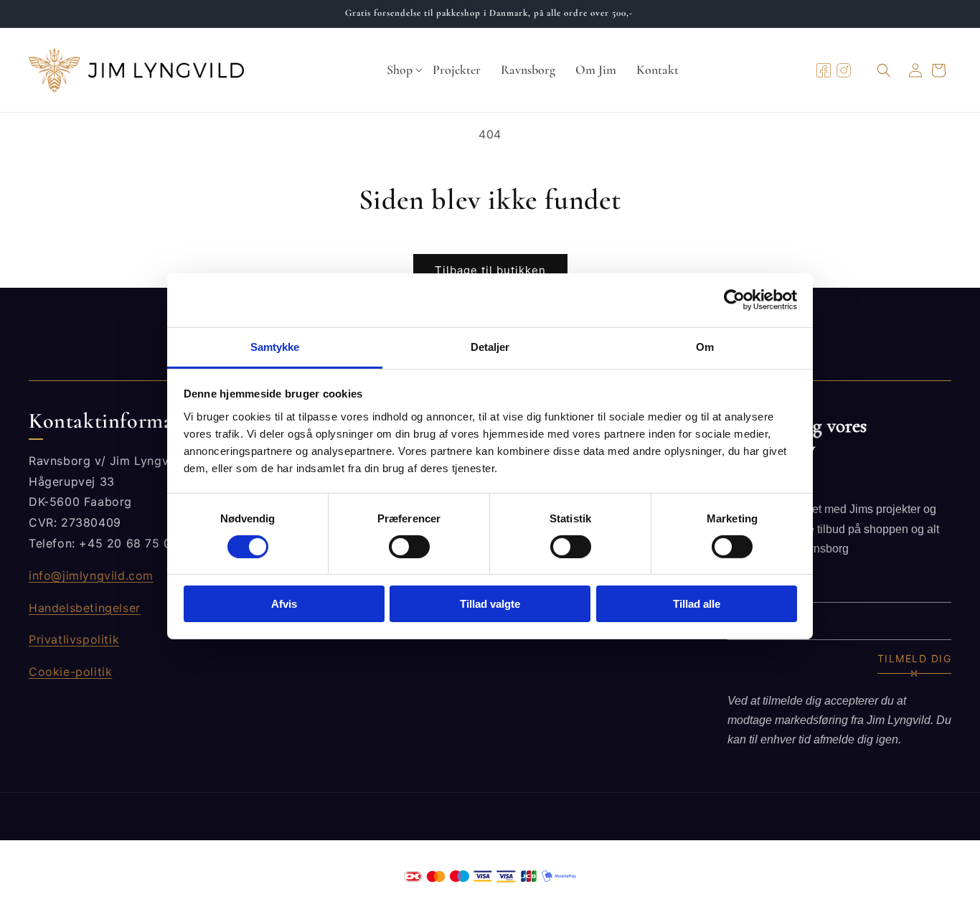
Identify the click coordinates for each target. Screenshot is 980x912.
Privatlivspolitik (74, 639)
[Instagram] (844, 70)
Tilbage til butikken (490, 270)
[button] (400, 70)
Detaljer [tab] (490, 346)
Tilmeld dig (914, 658)
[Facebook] (823, 70)
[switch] (409, 546)
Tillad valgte (490, 604)
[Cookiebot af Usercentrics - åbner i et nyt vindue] (734, 300)
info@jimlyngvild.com (91, 575)
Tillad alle (696, 604)
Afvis (284, 604)
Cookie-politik (70, 671)
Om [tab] (705, 346)
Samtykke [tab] (275, 346)
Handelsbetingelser (85, 608)
